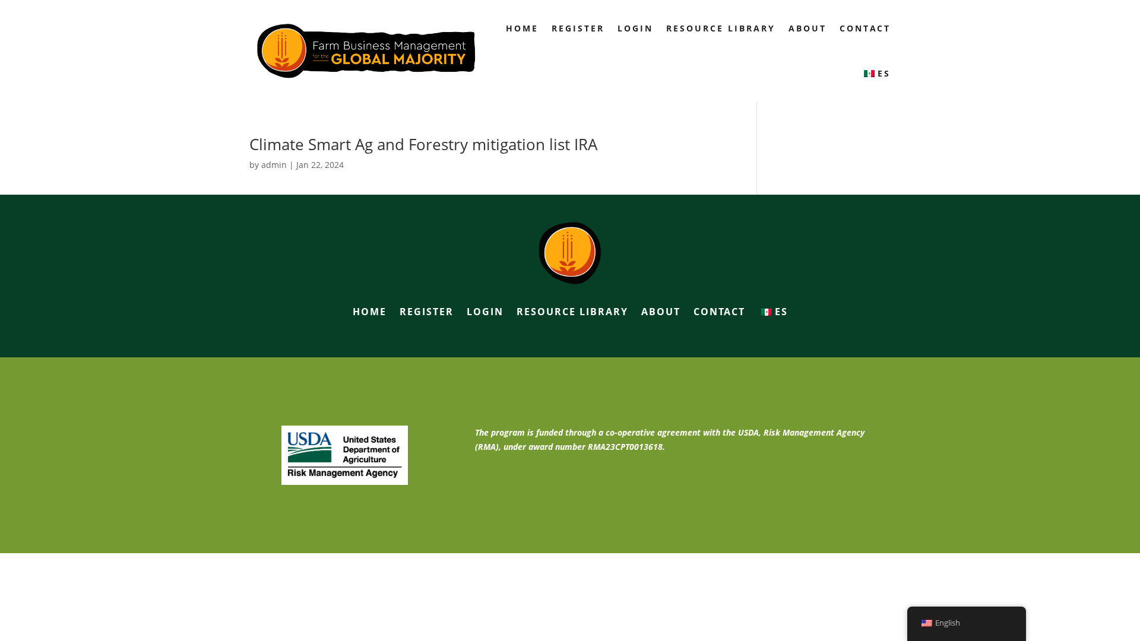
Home (522, 28)
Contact (865, 28)
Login (635, 28)
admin (274, 164)
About (807, 28)
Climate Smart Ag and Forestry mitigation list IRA (423, 144)
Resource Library (720, 28)
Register (578, 28)
